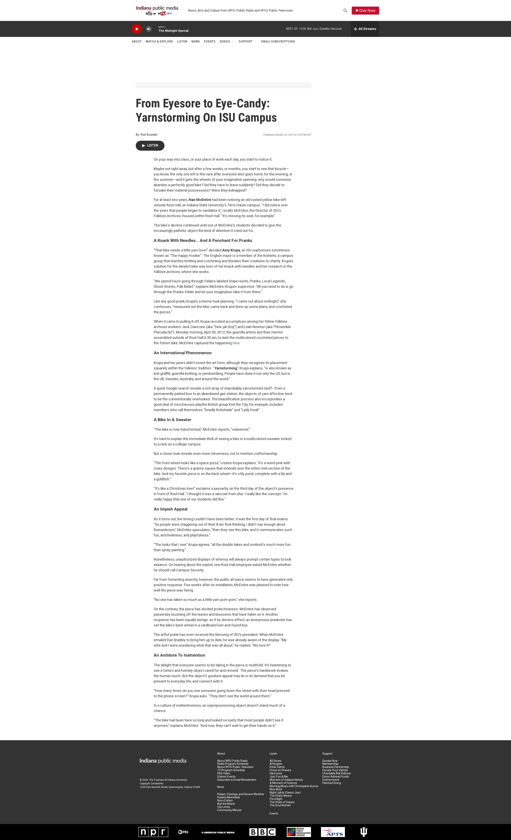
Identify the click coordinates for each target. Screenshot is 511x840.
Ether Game (277, 767)
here (236, 343)
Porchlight (276, 798)
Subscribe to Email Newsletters (236, 779)
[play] (137, 29)
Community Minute (229, 810)
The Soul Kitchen (280, 805)
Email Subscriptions (278, 41)
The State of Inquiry (282, 802)
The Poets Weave (281, 795)
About (137, 41)
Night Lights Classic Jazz (285, 792)
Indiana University (177, 780)
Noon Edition (225, 800)
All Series (275, 760)
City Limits (223, 806)
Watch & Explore (159, 41)
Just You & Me (279, 776)
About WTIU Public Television (235, 767)
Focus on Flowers (280, 770)
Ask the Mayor (226, 803)
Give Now (367, 10)
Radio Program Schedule (233, 763)
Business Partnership (335, 767)
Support (246, 41)
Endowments (330, 779)
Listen (182, 41)
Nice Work (276, 789)
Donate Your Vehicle (335, 770)
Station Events (226, 776)
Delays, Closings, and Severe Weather (240, 794)
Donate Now (330, 760)
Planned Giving (331, 783)
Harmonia (276, 773)
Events (210, 41)
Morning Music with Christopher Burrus (294, 786)
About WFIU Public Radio (232, 760)
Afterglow (276, 763)
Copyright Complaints (151, 783)
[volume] (148, 29)
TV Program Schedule (231, 770)
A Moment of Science (283, 783)
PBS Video (223, 773)
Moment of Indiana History (286, 779)
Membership (330, 763)
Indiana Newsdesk (228, 797)
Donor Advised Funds (335, 776)
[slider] (155, 29)
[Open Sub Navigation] (233, 41)
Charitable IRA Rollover (336, 773)
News (195, 41)
